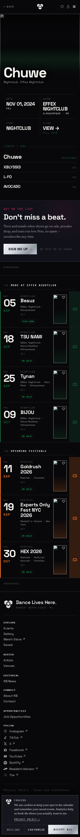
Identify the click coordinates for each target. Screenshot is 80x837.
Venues (9, 666)
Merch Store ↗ (14, 639)
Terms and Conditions (51, 790)
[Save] (62, 6)
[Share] (68, 6)
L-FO (8, 176)
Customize (36, 829)
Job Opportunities (17, 717)
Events (9, 628)
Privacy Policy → (27, 819)
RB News (10, 681)
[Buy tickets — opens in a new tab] (74, 309)
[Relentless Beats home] (39, 6)
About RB (10, 696)
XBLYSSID (12, 167)
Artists (8, 660)
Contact (10, 701)
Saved (8, 645)
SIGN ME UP (20, 249)
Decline (13, 829)
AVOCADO (12, 186)
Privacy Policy (16, 790)
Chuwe (13, 156)
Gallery (9, 634)
